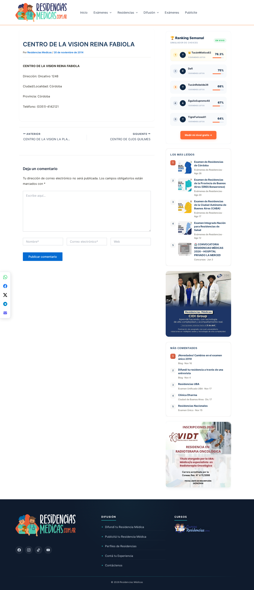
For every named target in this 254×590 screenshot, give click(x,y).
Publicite (191, 12)
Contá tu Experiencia (117, 556)
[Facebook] (19, 550)
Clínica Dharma (187, 395)
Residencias (126, 12)
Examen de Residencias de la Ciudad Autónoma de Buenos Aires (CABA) (210, 205)
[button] (110, 12)
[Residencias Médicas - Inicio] (41, 12)
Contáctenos (111, 565)
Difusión (149, 12)
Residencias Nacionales (193, 405)
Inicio (84, 12)
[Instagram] (29, 550)
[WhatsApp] (5, 277)
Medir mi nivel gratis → (198, 135)
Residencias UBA (188, 384)
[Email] (5, 313)
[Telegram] (5, 304)
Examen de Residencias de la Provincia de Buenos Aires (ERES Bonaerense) (210, 183)
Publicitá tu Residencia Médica (123, 536)
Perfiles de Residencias (118, 546)
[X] (5, 295)
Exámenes (101, 12)
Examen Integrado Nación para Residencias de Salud (210, 226)
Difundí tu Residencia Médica (122, 527)
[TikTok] (38, 550)
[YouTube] (48, 550)
